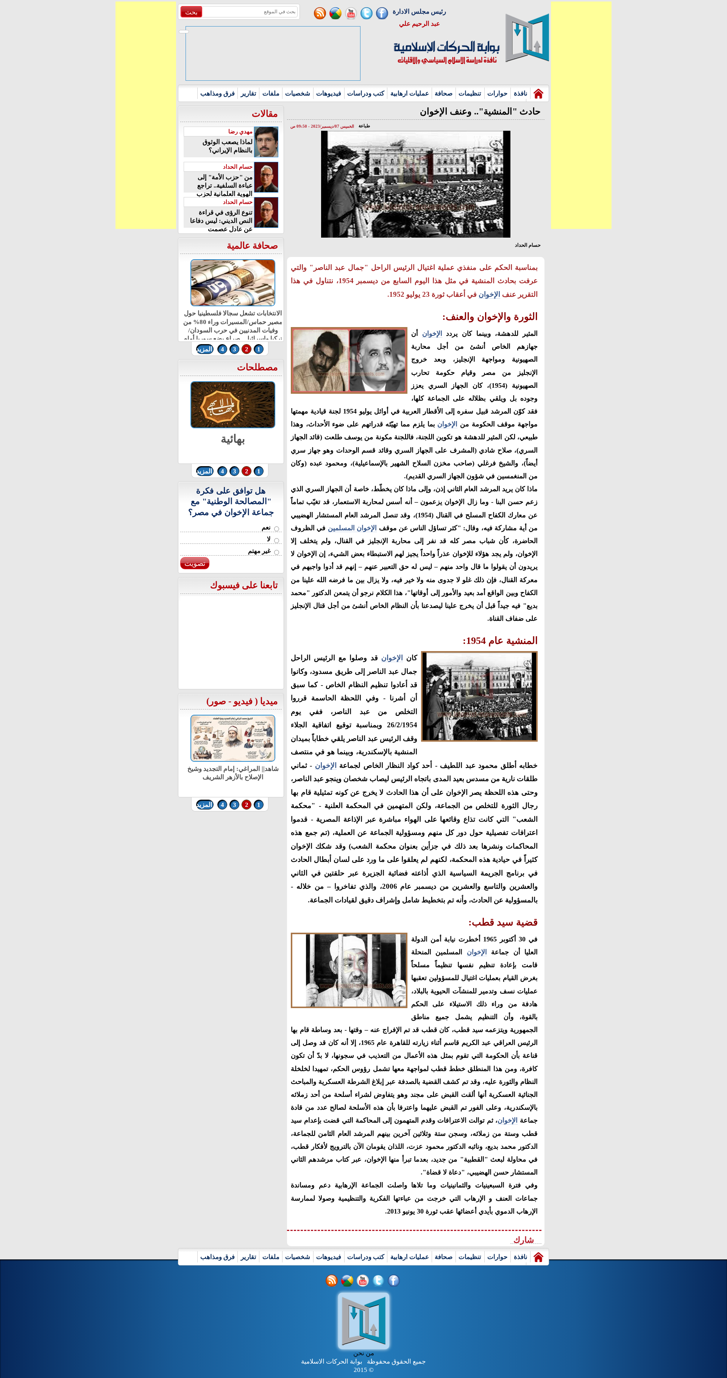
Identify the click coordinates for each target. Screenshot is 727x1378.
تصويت (194, 563)
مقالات (265, 114)
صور (217, 701)
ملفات (270, 93)
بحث (191, 12)
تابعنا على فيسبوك (244, 585)
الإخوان (489, 294)
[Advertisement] (145, 115)
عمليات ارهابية (409, 93)
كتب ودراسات (365, 93)
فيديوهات (328, 93)
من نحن (363, 1353)
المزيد (204, 349)
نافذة (520, 93)
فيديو (243, 701)
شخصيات (297, 93)
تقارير (248, 93)
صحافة (443, 93)
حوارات (497, 93)
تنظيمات (470, 93)
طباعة (364, 125)
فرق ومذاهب (217, 93)
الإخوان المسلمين (352, 528)
